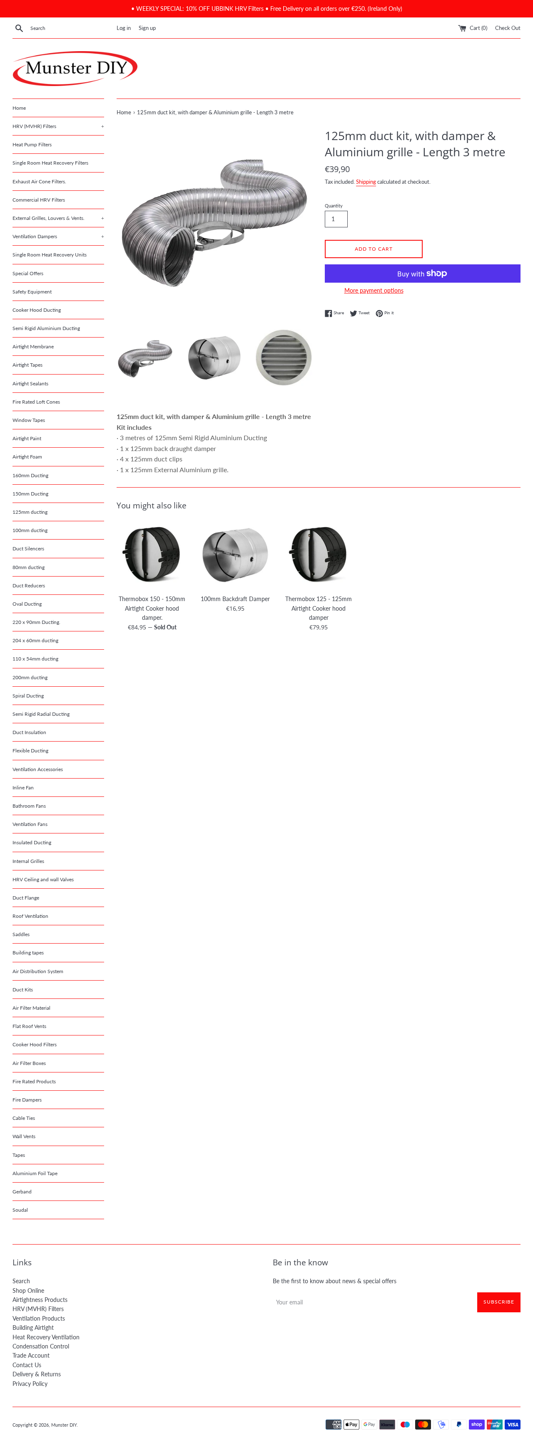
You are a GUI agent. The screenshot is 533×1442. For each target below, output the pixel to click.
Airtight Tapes (27, 365)
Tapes (18, 1155)
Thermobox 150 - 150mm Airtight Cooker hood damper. (152, 608)
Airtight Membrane (33, 346)
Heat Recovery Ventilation (46, 1337)
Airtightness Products (39, 1299)
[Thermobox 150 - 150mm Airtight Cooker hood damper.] (152, 555)
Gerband (22, 1191)
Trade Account (31, 1355)
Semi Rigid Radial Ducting (41, 714)
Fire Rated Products (34, 1081)
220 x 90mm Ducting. (36, 622)
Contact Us (26, 1364)
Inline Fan (23, 787)
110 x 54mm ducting (35, 659)
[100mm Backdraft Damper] (235, 555)
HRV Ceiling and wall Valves (43, 879)
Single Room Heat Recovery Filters (50, 163)
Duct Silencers (28, 548)
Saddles (21, 934)
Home (19, 108)
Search (21, 1280)
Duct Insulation (29, 732)
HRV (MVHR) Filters (58, 126)
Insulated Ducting (31, 842)
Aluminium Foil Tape (34, 1173)
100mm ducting (29, 530)
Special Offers (27, 273)
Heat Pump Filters (32, 144)
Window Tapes (28, 420)
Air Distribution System (37, 971)
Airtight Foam (27, 457)
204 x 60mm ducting (35, 640)
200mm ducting (29, 677)
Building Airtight (33, 1327)
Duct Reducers (28, 585)
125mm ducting (29, 512)
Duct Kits (22, 989)
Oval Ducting (27, 604)
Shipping (366, 181)
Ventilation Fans (29, 824)
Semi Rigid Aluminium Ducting (46, 328)
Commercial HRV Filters (38, 200)
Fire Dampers (27, 1100)
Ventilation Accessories (37, 769)
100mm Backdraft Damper (235, 598)
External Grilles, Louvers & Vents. (58, 218)
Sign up (147, 28)
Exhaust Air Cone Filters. (39, 181)
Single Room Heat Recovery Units (49, 254)
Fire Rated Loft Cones (36, 402)
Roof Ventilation (30, 916)
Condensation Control (40, 1346)
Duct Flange (25, 898)
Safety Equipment (32, 291)
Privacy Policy (29, 1383)
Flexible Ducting (30, 750)
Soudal (20, 1210)
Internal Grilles (28, 861)
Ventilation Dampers (58, 236)
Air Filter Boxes (29, 1063)
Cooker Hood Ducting (36, 310)
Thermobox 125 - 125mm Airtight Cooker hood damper (318, 608)
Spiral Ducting (28, 696)
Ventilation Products (38, 1318)
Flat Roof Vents (29, 1026)
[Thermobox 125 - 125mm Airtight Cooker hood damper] (318, 555)
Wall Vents (23, 1136)
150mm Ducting (30, 494)
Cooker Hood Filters (34, 1044)
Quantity (334, 205)
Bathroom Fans (29, 806)
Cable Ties (23, 1118)
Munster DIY (64, 1424)
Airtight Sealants (30, 383)
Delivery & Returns (36, 1374)
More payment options (373, 290)
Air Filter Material (31, 1008)
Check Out (508, 28)
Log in (124, 28)
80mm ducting (28, 567)
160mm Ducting (30, 475)
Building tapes (28, 952)
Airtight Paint (26, 438)
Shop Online (28, 1290)
